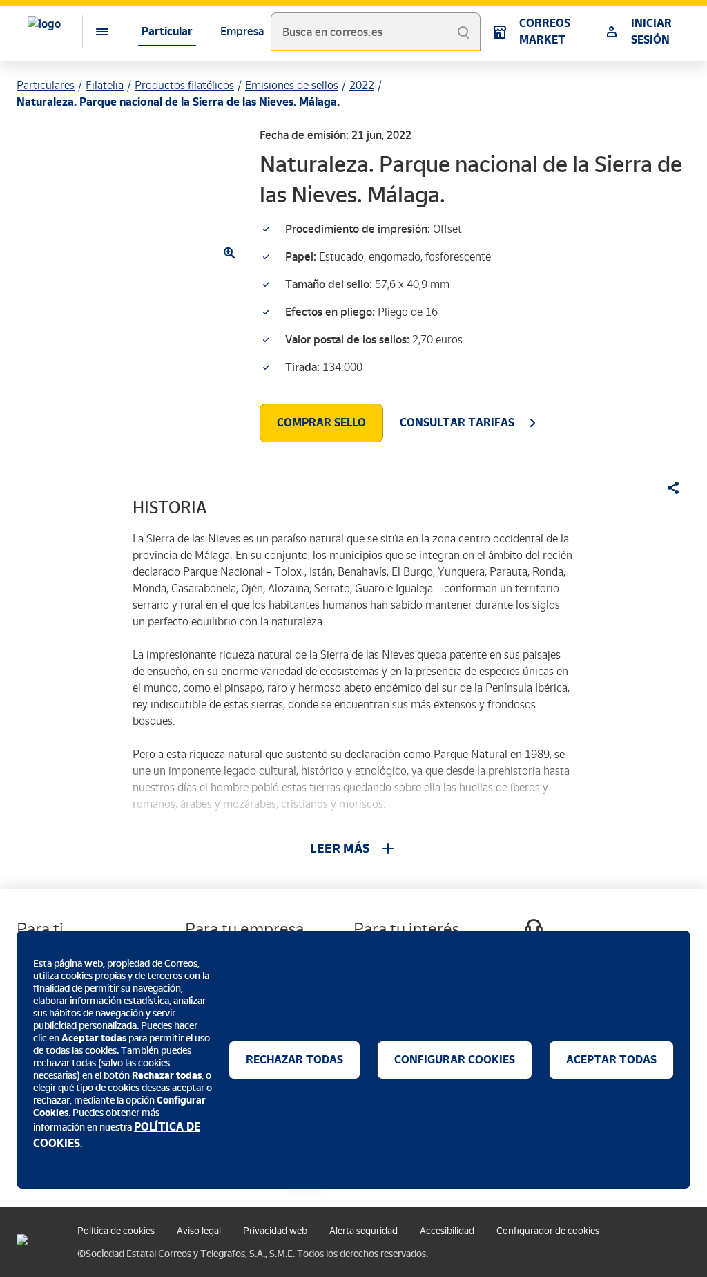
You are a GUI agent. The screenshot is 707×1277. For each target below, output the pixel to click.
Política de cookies (116, 1231)
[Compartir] (668, 488)
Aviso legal (199, 1231)
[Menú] (91, 32)
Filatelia (105, 85)
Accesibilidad (447, 1231)
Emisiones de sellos (291, 85)
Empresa (242, 31)
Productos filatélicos (184, 85)
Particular (167, 31)
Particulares (46, 85)
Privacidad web (275, 1231)
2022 (361, 85)
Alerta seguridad (363, 1231)
